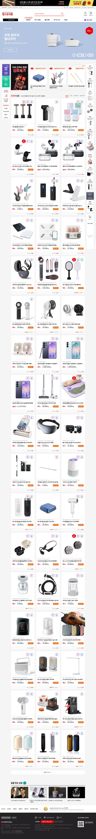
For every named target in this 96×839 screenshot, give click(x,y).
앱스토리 (10, 7)
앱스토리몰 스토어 (50, 817)
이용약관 (14, 817)
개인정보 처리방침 (6, 817)
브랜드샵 (6, 117)
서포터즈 (20, 7)
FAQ (60, 817)
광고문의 (9, 808)
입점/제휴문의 (6, 105)
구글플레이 (89, 822)
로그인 (67, 7)
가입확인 (66, 808)
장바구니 (90, 219)
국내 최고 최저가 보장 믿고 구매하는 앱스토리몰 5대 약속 (6, 96)
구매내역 (85, 15)
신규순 (66, 95)
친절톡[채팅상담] (47, 821)
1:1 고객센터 (83, 7)
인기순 (71, 95)
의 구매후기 (78, 292)
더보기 (84, 55)
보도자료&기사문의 (34, 808)
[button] (88, 55)
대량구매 (26, 808)
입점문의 (15, 808)
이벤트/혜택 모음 (6, 81)
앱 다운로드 (91, 7)
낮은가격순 (76, 95)
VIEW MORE (10, 49)
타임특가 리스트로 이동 (19, 77)
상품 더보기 (47, 772)
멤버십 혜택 (89, 20)
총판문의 (20, 808)
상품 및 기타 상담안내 (58, 821)
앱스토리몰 (15, 7)
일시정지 (74, 55)
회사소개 (3, 808)
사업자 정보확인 (18, 831)
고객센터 (6, 108)
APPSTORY (4, 7)
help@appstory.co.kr (43, 829)
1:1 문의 (39, 817)
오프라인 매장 (6, 111)
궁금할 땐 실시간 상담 (6, 70)
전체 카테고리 (11, 19)
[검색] (62, 14)
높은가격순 (82, 95)
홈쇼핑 (6, 114)
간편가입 (71, 7)
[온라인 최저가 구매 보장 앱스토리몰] (10, 13)
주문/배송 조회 (77, 7)
